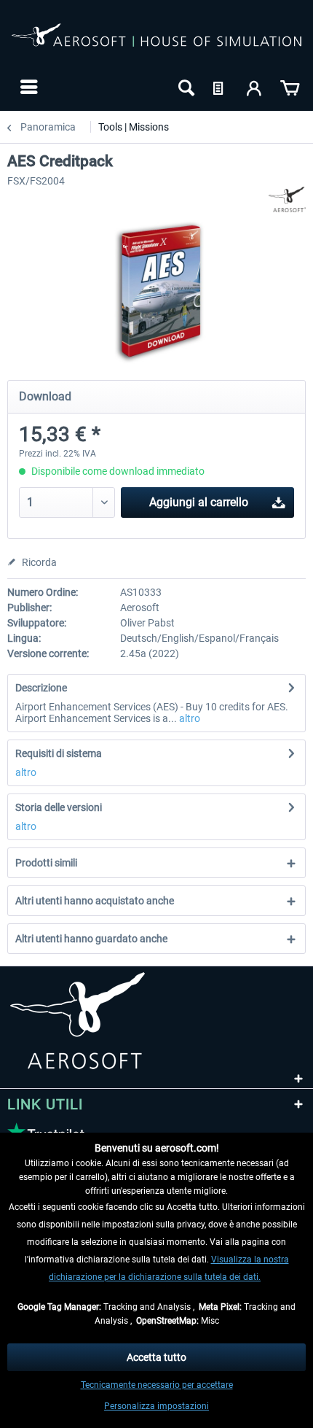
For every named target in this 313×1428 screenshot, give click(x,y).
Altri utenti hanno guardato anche (91, 938)
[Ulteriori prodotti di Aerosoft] (287, 199)
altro (188, 718)
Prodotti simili (46, 863)
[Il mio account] (254, 86)
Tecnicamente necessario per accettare (157, 1385)
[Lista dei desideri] (219, 86)
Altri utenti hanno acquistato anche (94, 901)
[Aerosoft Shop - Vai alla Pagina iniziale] (156, 42)
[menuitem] (27, 86)
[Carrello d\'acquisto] (289, 86)
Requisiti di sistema (58, 753)
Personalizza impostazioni (156, 1406)
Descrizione (41, 688)
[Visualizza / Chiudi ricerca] (184, 86)
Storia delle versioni (58, 807)
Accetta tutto (156, 1357)
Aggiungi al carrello (198, 502)
